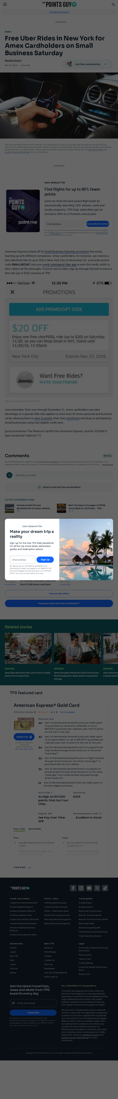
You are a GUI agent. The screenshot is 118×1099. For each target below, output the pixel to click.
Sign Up (45, 559)
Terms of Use (46, 568)
